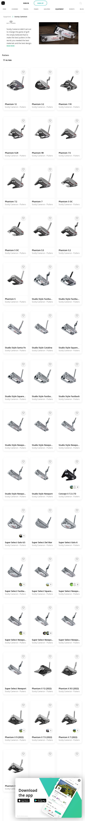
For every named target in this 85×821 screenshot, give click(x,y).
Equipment (7, 17)
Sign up (40, 3)
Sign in (26, 3)
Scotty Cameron (20, 17)
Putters (5, 55)
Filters (9, 60)
